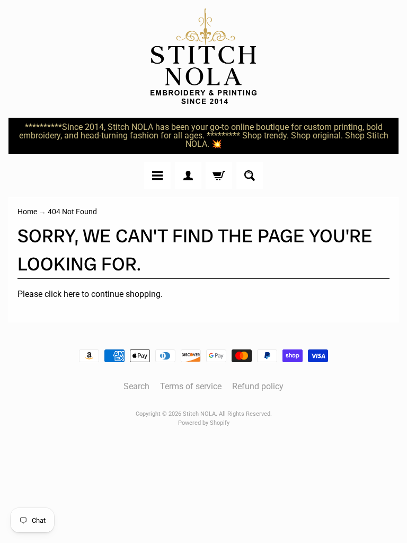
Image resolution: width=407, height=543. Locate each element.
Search (136, 386)
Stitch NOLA (199, 413)
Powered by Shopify (203, 422)
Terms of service (191, 386)
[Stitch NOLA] (203, 56)
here (71, 294)
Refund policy (258, 386)
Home (27, 211)
